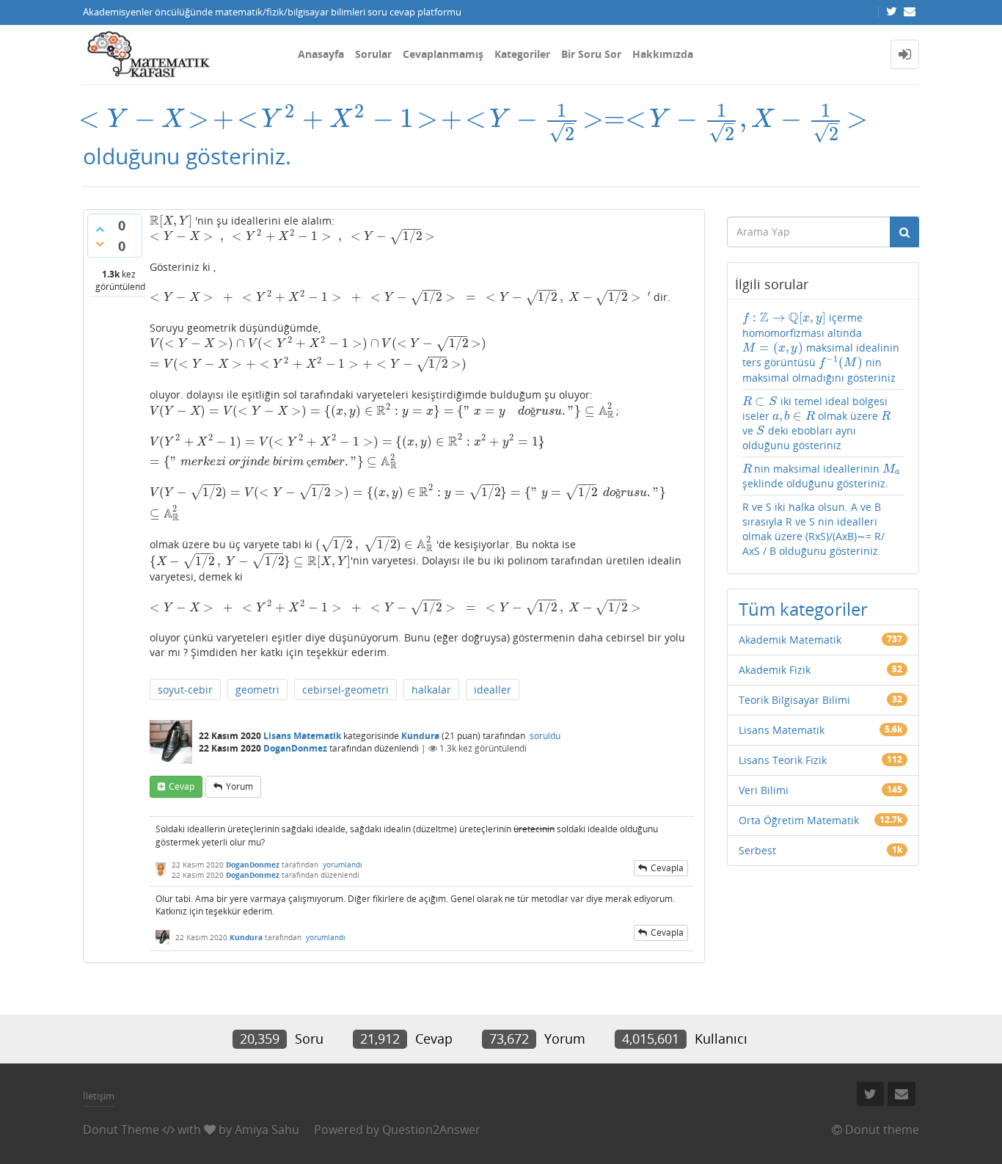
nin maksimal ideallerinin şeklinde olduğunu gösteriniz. (821, 476)
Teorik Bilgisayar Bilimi (794, 700)
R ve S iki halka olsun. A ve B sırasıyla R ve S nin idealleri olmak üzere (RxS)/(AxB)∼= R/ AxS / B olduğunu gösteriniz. (813, 529)
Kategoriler (522, 54)
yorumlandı (342, 864)
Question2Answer (431, 1129)
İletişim (98, 1095)
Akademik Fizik (775, 670)
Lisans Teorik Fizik (783, 760)
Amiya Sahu (267, 1129)
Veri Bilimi (764, 790)
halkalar (431, 689)
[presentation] (475, 118)
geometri (257, 689)
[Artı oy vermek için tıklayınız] (100, 229)
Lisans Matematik (302, 736)
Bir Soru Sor (591, 54)
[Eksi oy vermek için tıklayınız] (100, 243)
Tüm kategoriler (803, 609)
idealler (492, 689)
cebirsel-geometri (345, 689)
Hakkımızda (662, 54)
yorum (239, 786)
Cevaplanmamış (443, 54)
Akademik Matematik (790, 640)
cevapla (667, 868)
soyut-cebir (185, 689)
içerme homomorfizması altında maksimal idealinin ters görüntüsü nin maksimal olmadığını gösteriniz (820, 347)
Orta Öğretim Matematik (799, 820)
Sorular (373, 54)
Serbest (757, 850)
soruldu (545, 736)
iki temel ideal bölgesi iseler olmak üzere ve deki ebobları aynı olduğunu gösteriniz (816, 423)
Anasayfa (321, 54)
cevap (181, 786)
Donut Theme (121, 1129)
